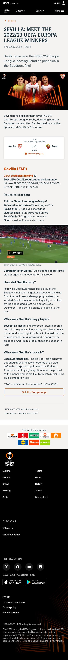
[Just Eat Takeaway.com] (56, 435)
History (39, 484)
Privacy (6, 597)
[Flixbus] (45, 442)
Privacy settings (11, 612)
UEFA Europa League (7, 10)
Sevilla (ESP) (15, 169)
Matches (7, 471)
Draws (6, 484)
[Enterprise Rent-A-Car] (34, 435)
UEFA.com (8, 528)
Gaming (7, 490)
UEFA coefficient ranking (18, 175)
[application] (34, 244)
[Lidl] (23, 442)
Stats (5, 497)
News (38, 477)
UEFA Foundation (11, 534)
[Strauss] (23, 435)
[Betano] (34, 442)
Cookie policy (10, 607)
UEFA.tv (7, 477)
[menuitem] (23, 10)
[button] (59, 10)
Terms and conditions (14, 602)
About (38, 490)
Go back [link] (12, 21)
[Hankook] (12, 435)
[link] (20, 10)
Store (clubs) (41, 497)
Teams (38, 471)
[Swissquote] (45, 435)
